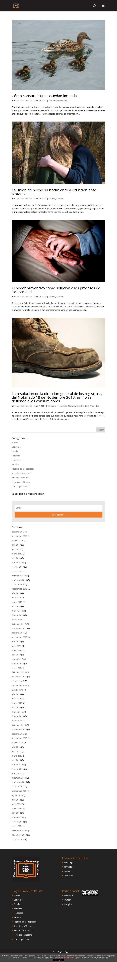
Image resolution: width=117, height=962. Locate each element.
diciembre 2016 (19, 672)
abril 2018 (16, 606)
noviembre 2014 (19, 782)
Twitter (67, 899)
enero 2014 (17, 826)
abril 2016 (16, 707)
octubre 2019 (18, 531)
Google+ (68, 904)
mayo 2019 (17, 553)
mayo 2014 (17, 808)
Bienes (15, 442)
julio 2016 (16, 694)
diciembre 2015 (19, 725)
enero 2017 (17, 668)
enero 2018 (17, 619)
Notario (59, 198)
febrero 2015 (18, 769)
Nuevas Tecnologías (21, 477)
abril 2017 (16, 654)
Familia (52, 198)
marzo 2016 (17, 712)
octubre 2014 (18, 786)
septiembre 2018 (19, 588)
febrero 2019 (18, 566)
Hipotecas (62, 406)
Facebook (68, 895)
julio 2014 (16, 799)
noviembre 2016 (19, 676)
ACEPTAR (58, 960)
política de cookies (68, 958)
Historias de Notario (21, 482)
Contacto (68, 875)
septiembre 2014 (19, 791)
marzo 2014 (17, 817)
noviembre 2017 (19, 628)
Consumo (52, 406)
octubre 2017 (18, 632)
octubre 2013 (18, 839)
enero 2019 (17, 571)
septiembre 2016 (19, 685)
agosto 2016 (17, 690)
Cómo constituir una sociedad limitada (44, 95)
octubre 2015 (18, 733)
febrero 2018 (18, 615)
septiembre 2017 (19, 637)
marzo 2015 (17, 764)
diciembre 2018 (19, 575)
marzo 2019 (17, 562)
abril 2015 (16, 760)
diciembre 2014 (19, 777)
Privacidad (68, 866)
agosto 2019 (17, 540)
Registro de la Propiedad (87, 406)
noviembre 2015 (19, 729)
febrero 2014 (18, 821)
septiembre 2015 (19, 738)
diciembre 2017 (19, 624)
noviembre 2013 (19, 834)
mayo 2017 (17, 650)
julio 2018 (16, 593)
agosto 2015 (17, 742)
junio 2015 (16, 751)
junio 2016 (16, 698)
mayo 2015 (17, 755)
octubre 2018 (18, 584)
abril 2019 (16, 558)
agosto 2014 (17, 795)
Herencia (16, 455)
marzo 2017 (17, 659)
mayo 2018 (17, 602)
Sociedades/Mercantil (58, 100)
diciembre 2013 (19, 830)
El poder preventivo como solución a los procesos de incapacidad (56, 289)
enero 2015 (17, 773)
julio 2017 (16, 641)
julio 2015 (16, 747)
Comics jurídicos (19, 486)
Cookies (67, 871)
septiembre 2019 (19, 536)
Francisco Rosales (23, 100)
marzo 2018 (17, 610)
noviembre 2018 (19, 580)
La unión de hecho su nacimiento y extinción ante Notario (54, 191)
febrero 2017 (18, 663)
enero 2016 (17, 720)
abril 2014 (16, 813)
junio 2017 (16, 646)
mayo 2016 (17, 703)
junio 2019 (16, 549)
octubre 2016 (18, 681)
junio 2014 (16, 804)
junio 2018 (16, 597)
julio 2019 (16, 544)
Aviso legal (69, 862)
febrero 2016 (18, 716)
